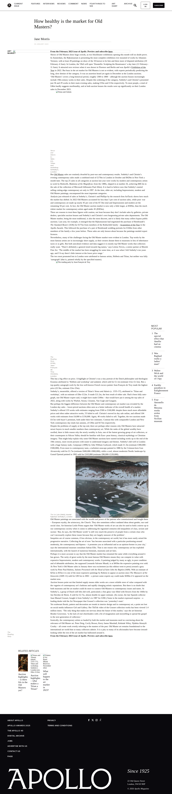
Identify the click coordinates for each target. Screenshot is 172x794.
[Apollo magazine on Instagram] (96, 720)
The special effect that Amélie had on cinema (159, 340)
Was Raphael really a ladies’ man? (158, 358)
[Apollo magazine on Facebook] (88, 720)
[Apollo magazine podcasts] (100, 720)
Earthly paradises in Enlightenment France (161, 389)
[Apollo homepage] (10, 5)
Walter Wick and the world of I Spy (158, 374)
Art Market (11, 52)
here (110, 51)
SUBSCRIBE (158, 5)
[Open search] (135, 5)
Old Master (59, 174)
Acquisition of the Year (130, 225)
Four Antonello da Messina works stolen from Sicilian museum (159, 410)
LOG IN (145, 5)
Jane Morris (42, 39)
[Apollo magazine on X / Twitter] (92, 720)
